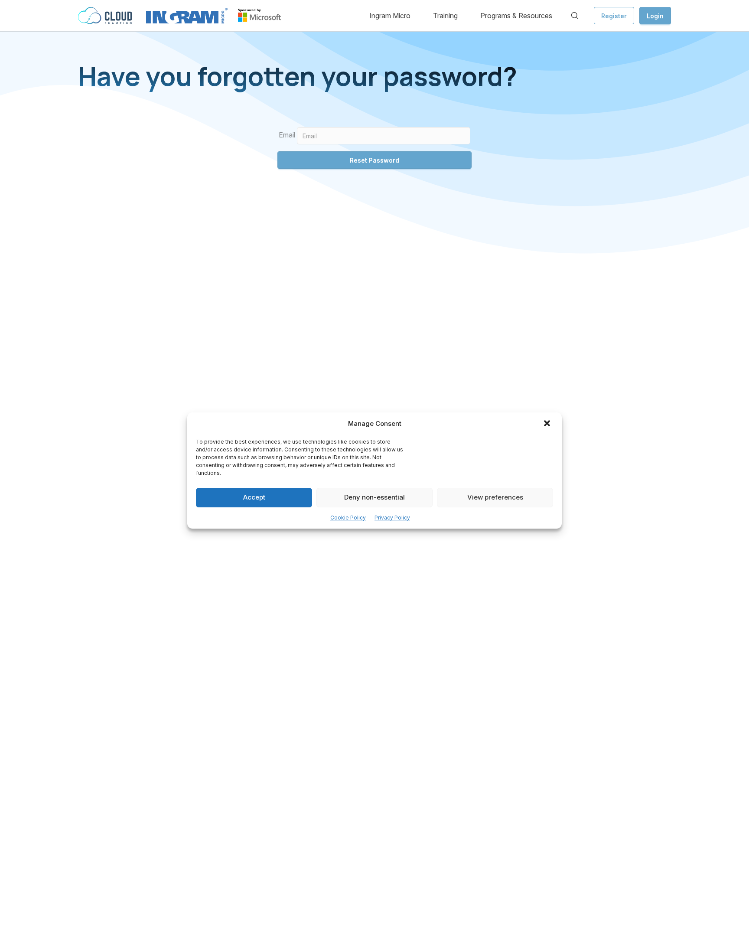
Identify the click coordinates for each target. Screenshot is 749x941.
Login (655, 16)
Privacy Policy (392, 517)
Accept (254, 497)
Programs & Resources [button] (516, 15)
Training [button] (445, 15)
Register (614, 16)
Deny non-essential (374, 497)
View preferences (495, 497)
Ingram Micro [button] (389, 15)
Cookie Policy (348, 517)
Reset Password (374, 160)
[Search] (574, 15)
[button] (548, 424)
